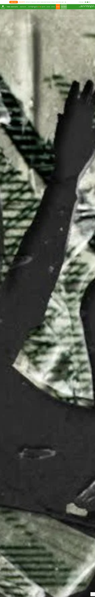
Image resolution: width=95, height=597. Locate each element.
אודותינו (38, 2)
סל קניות (21, 2)
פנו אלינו (53, 2)
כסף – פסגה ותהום (64, 16)
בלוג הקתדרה (33, 2)
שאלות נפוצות (58, 2)
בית (88, 16)
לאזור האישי (13, 2)
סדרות (84, 16)
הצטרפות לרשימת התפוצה (45, 2)
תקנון (63, 2)
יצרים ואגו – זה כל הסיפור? (75, 16)
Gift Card (28, 2)
